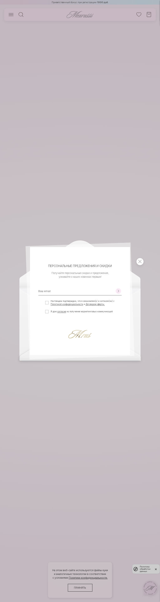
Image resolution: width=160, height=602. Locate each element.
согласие (61, 311)
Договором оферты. (95, 304)
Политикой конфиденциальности (67, 304)
